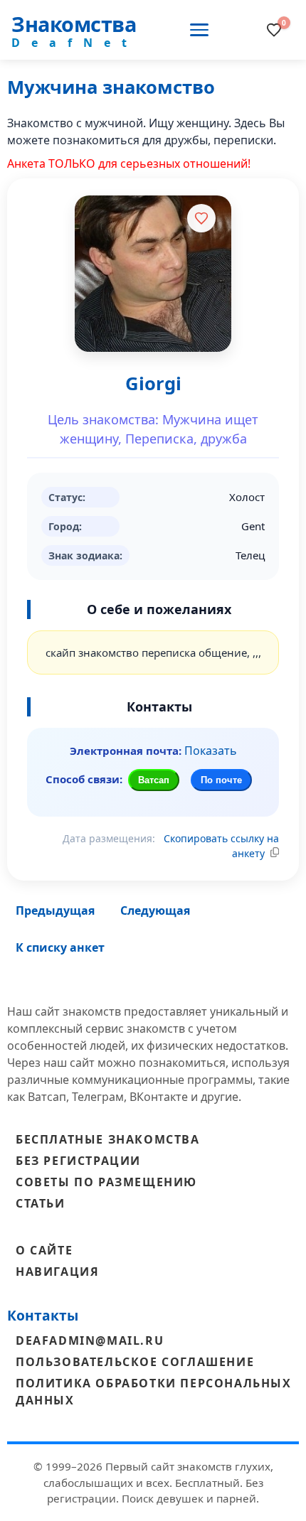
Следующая (155, 910)
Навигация (57, 1271)
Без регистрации (78, 1160)
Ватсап (153, 780)
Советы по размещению (106, 1182)
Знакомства (73, 24)
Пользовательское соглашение (135, 1362)
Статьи (40, 1203)
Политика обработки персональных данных (154, 1391)
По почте (221, 780)
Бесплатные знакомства (108, 1139)
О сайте (44, 1250)
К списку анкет (60, 947)
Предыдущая (55, 910)
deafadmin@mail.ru (90, 1340)
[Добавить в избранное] (201, 218)
